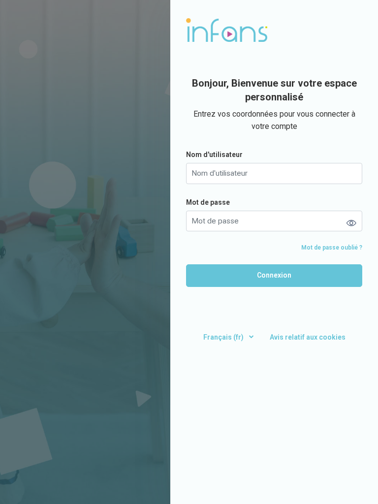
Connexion (274, 275)
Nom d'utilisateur (214, 154)
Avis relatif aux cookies (308, 337)
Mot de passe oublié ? (331, 247)
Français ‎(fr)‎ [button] (224, 337)
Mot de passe (208, 202)
